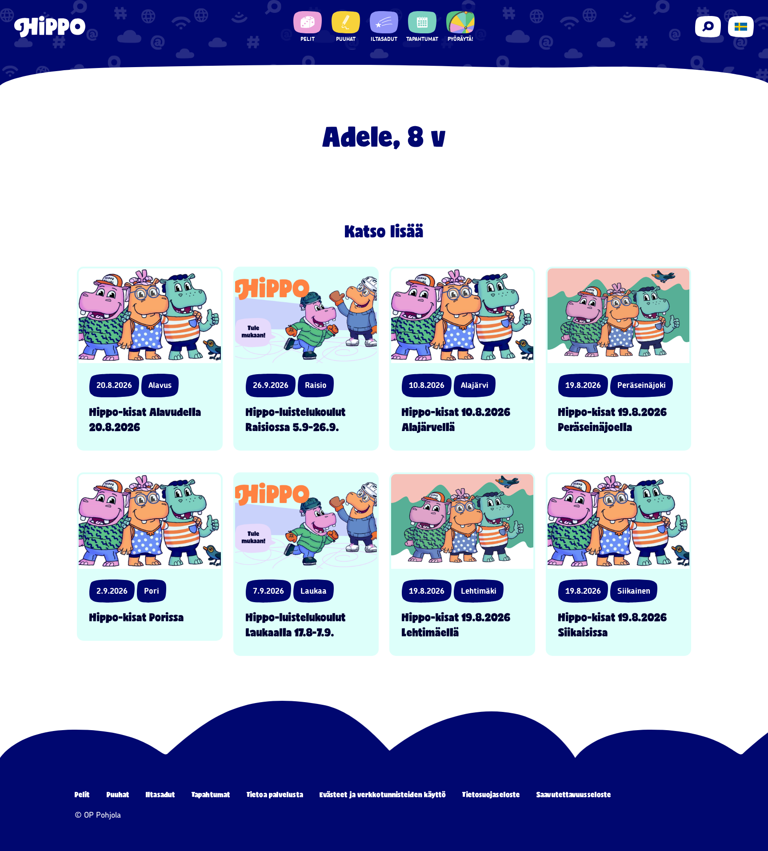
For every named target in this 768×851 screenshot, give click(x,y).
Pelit (82, 794)
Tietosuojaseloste (491, 794)
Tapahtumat (211, 794)
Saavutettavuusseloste (573, 794)
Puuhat (118, 794)
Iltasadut (160, 794)
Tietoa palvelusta (275, 794)
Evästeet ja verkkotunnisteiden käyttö (383, 794)
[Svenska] (741, 26)
